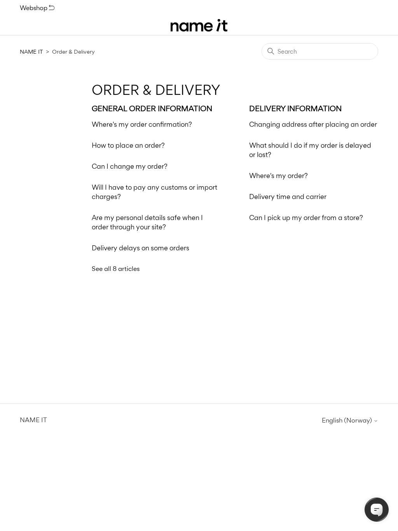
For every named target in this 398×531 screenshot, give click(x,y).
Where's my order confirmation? (142, 124)
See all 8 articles (116, 268)
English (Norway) (348, 420)
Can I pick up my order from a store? (306, 217)
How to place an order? (128, 145)
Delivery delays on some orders (140, 248)
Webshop (34, 8)
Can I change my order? (130, 166)
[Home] (199, 25)
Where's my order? (278, 175)
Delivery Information (295, 108)
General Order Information (152, 108)
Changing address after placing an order (313, 124)
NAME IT (31, 51)
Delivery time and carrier (287, 196)
